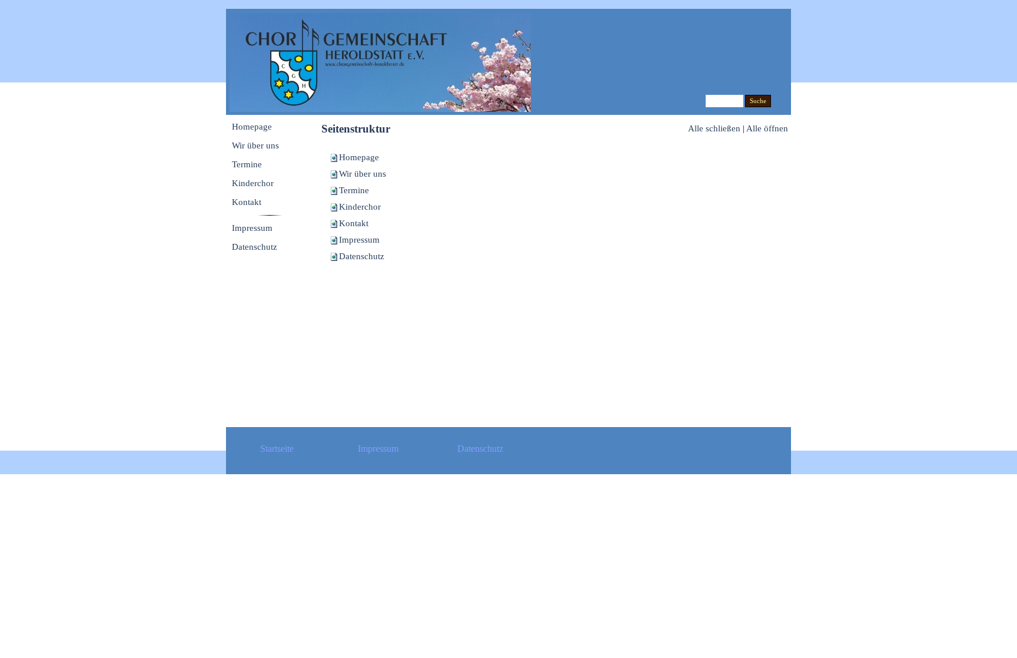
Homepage (359, 157)
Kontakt (353, 223)
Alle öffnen (767, 128)
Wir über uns (362, 173)
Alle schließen (714, 128)
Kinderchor (360, 206)
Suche (758, 101)
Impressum (359, 239)
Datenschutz (361, 256)
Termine (354, 190)
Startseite (277, 449)
